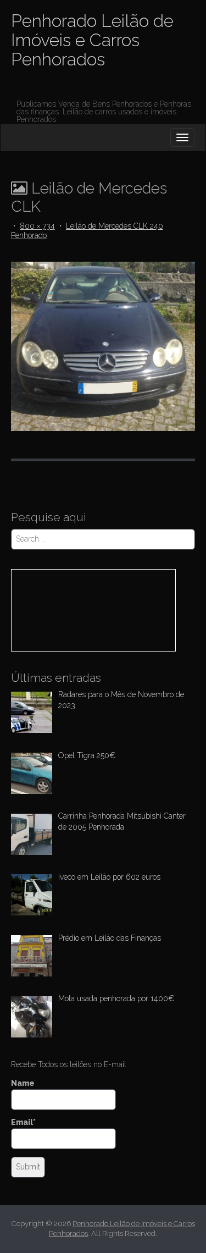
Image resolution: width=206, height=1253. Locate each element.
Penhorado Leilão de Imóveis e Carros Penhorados (92, 39)
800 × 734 (37, 226)
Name (23, 1083)
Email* (23, 1122)
